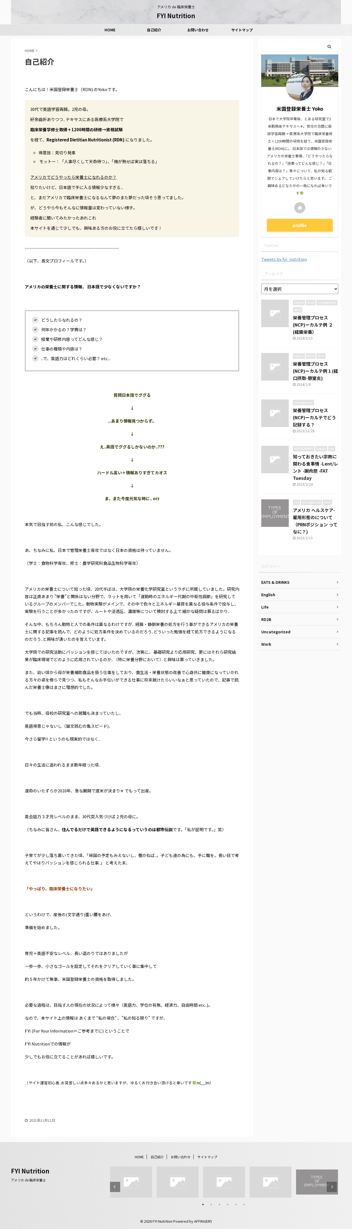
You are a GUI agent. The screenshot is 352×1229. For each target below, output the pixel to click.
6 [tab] (244, 1204)
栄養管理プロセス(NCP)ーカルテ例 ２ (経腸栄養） (313, 324)
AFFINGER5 (203, 1221)
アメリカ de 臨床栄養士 (28, 1180)
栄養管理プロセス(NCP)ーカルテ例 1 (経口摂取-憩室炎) (315, 370)
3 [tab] (219, 1204)
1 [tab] (203, 1204)
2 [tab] (211, 1204)
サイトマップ (242, 29)
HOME (110, 29)
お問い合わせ (198, 29)
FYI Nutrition (176, 15)
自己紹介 (154, 29)
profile (300, 225)
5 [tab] (236, 1204)
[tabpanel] (131, 1182)
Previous (115, 1187)
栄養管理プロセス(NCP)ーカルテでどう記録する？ (314, 417)
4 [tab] (227, 1204)
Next (332, 1187)
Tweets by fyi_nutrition (284, 259)
